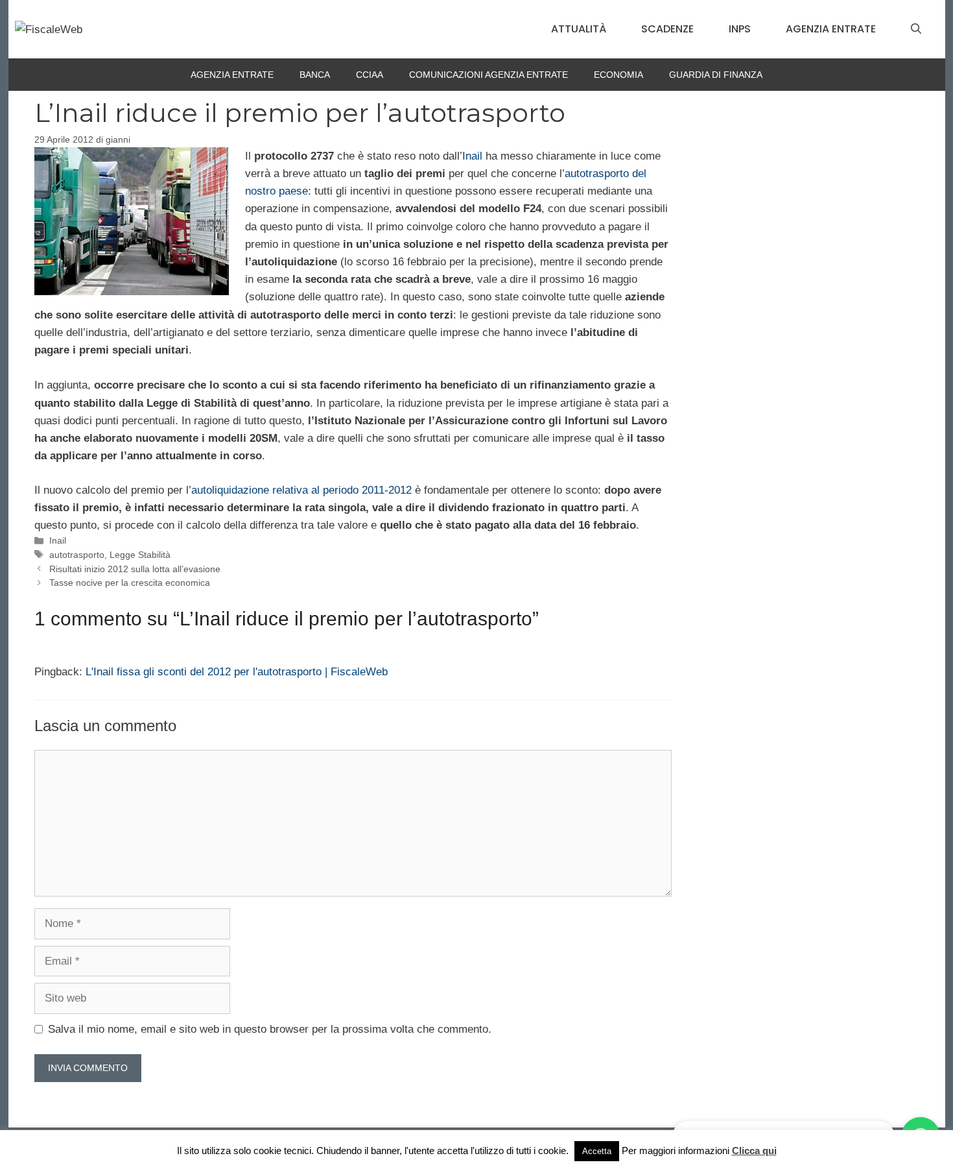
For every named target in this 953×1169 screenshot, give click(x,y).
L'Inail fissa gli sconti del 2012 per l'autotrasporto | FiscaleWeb (237, 672)
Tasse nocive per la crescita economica (129, 582)
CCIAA (369, 74)
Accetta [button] (596, 1151)
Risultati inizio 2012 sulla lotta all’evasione (134, 569)
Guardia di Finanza (715, 74)
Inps (740, 28)
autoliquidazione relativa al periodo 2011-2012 (301, 490)
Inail (472, 156)
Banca (315, 74)
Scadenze (667, 28)
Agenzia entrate (831, 28)
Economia (618, 74)
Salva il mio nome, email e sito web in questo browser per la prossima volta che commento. (269, 1029)
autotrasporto (76, 554)
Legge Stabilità (140, 554)
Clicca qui (754, 1150)
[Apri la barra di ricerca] (916, 29)
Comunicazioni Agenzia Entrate (488, 74)
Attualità (578, 28)
